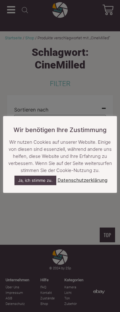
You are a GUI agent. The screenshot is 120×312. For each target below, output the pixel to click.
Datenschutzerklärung (82, 180)
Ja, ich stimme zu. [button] (35, 180)
